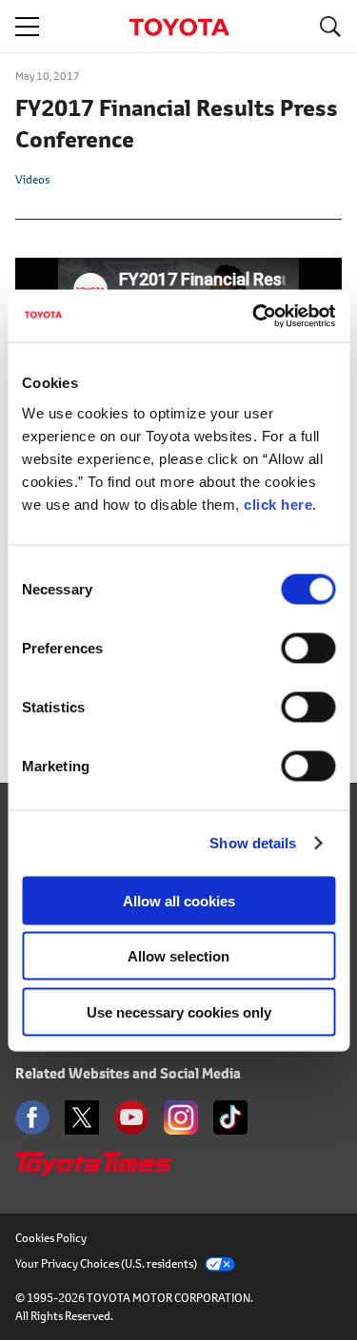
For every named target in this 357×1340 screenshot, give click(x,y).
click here (278, 503)
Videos (32, 179)
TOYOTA (179, 27)
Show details (252, 843)
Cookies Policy (51, 1238)
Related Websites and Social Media (128, 1073)
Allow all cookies (179, 900)
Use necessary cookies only (179, 1011)
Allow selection (178, 956)
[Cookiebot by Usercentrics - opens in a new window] (254, 315)
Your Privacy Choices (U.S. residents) (106, 1263)
